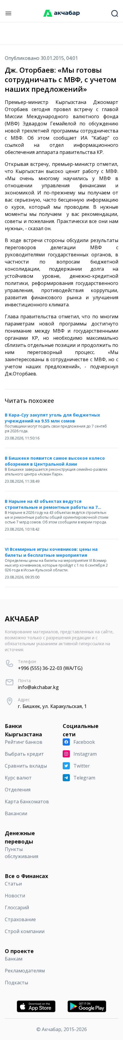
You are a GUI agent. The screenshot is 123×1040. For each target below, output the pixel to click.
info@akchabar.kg (38, 687)
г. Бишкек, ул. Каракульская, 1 (52, 706)
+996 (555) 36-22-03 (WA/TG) (50, 668)
